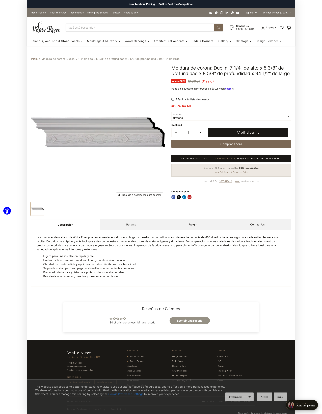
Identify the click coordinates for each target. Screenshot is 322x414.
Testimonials (77, 12)
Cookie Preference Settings (125, 394)
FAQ (219, 361)
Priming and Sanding (97, 12)
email (237, 181)
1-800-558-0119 (225, 181)
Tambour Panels (135, 356)
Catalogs (243, 41)
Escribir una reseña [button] (189, 320)
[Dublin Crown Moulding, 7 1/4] (37, 209)
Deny (280, 397)
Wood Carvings (136, 41)
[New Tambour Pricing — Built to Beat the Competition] (161, 4)
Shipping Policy (225, 370)
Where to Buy (130, 12)
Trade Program (38, 12)
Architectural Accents (169, 41)
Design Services (267, 41)
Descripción (65, 224)
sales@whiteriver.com (76, 366)
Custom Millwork (180, 366)
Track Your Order (58, 12)
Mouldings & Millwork (102, 41)
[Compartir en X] (179, 197)
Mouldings (132, 366)
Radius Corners (202, 41)
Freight (193, 224)
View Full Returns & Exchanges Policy (231, 172)
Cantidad (176, 125)
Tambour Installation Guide (230, 375)
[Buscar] (218, 27)
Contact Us (257, 224)
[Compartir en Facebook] (173, 197)
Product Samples (179, 375)
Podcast (116, 12)
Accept (264, 397)
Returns (131, 224)
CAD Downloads (179, 370)
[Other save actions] (250, 396)
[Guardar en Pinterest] (189, 197)
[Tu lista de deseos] (281, 27)
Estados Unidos (275, 12)
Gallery (223, 41)
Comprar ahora (231, 144)
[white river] (46, 28)
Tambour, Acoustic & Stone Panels (56, 41)
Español (250, 12)
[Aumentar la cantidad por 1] (200, 132)
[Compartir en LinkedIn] (184, 197)
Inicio (34, 58)
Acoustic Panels (134, 375)
